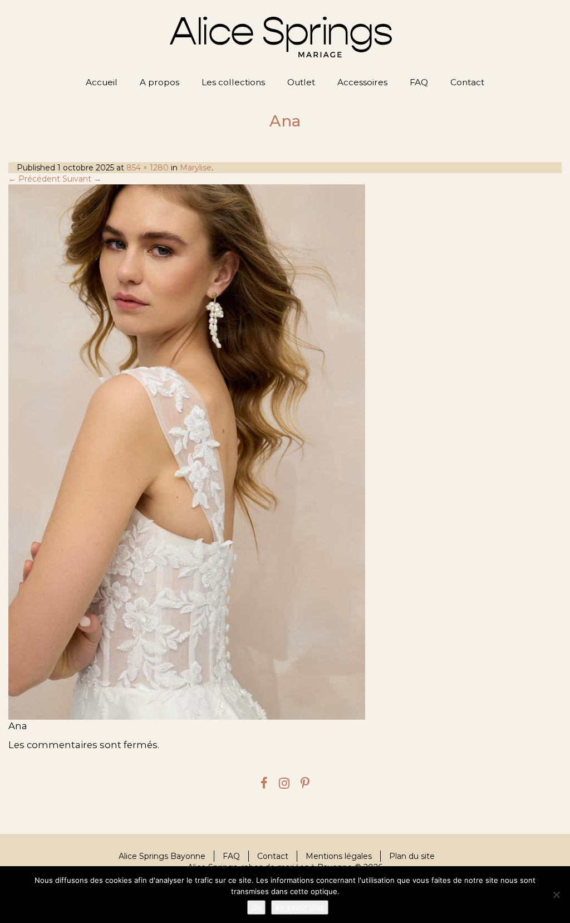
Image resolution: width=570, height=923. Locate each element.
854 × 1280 (147, 168)
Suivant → (81, 179)
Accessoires (362, 82)
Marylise (196, 168)
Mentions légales (339, 856)
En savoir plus (300, 907)
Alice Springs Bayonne (162, 856)
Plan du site (412, 856)
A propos (159, 82)
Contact (467, 82)
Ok (256, 907)
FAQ (419, 82)
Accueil (101, 82)
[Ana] (285, 452)
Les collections (233, 82)
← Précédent (34, 179)
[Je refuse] (556, 894)
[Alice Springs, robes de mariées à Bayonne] (281, 37)
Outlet (301, 82)
